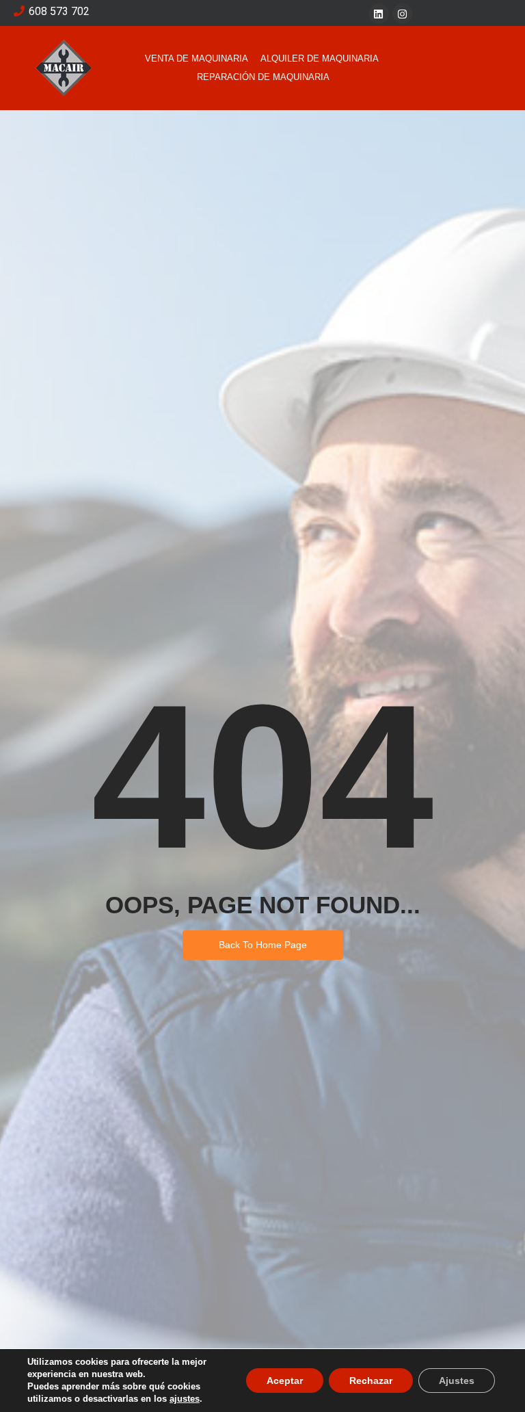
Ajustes (456, 1380)
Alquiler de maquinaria (319, 58)
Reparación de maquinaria (263, 77)
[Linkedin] (378, 13)
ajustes (185, 1399)
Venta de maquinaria (196, 58)
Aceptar (285, 1380)
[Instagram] (402, 13)
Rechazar (370, 1380)
